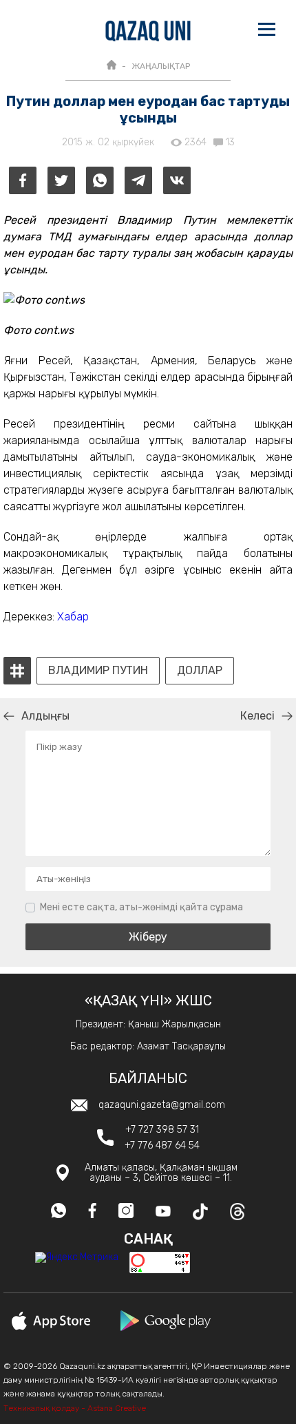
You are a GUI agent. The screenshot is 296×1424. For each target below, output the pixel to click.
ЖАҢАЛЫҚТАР (160, 66)
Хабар (73, 616)
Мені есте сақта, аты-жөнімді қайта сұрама (141, 907)
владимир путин (98, 670)
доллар (199, 670)
